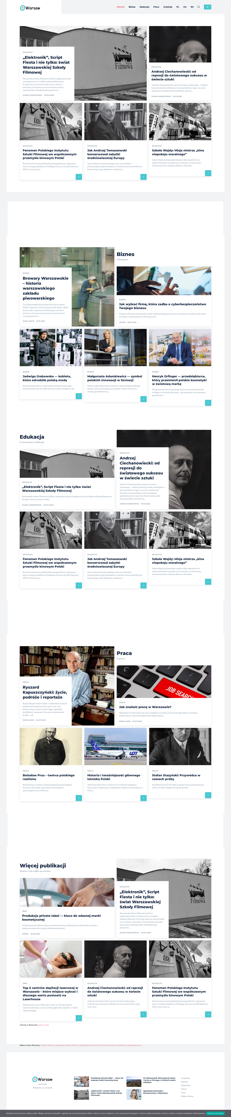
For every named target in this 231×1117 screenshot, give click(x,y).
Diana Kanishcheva (32, 95)
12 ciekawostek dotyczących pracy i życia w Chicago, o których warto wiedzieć (159, 1080)
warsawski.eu (85, 1045)
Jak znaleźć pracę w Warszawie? (145, 707)
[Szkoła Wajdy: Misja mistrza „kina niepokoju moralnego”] (180, 121)
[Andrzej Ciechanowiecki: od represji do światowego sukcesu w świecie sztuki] (115, 959)
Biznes (26, 273)
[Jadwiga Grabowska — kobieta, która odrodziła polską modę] (51, 347)
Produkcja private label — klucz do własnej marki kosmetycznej (107, 1079)
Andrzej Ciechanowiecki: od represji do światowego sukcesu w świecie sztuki (179, 75)
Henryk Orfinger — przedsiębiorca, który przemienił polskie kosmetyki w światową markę (179, 380)
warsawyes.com (134, 1045)
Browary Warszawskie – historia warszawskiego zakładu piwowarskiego (46, 288)
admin (122, 322)
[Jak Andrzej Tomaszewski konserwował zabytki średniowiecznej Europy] (115, 121)
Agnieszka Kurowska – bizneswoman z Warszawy (155, 1092)
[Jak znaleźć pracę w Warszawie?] (164, 695)
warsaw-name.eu (109, 1045)
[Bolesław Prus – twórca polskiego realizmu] (51, 746)
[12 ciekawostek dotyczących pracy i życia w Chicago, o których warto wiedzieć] (133, 1081)
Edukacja (28, 52)
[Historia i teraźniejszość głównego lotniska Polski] (115, 746)
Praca (26, 682)
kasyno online (43, 1025)
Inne (24, 911)
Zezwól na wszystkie (215, 1113)
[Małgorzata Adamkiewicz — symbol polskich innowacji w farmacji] (115, 347)
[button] (198, 6)
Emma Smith (28, 321)
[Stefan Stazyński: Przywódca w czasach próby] (180, 746)
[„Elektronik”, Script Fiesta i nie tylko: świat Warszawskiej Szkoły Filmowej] (83, 63)
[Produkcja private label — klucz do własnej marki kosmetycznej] (81, 1081)
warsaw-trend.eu (72, 1045)
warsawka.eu (122, 1045)
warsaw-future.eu (48, 1045)
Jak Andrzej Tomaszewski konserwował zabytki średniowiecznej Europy (107, 154)
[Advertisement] (115, 218)
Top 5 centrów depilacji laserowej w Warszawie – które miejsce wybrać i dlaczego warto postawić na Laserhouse (50, 993)
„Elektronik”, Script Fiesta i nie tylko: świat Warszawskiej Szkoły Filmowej (56, 489)
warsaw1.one (96, 1045)
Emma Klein (28, 720)
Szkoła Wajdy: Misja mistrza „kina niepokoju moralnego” (178, 560)
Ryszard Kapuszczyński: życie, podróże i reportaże (45, 692)
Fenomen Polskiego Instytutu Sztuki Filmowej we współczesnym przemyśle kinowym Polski (50, 154)
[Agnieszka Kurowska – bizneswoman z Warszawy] (133, 1094)
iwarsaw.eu (60, 1045)
